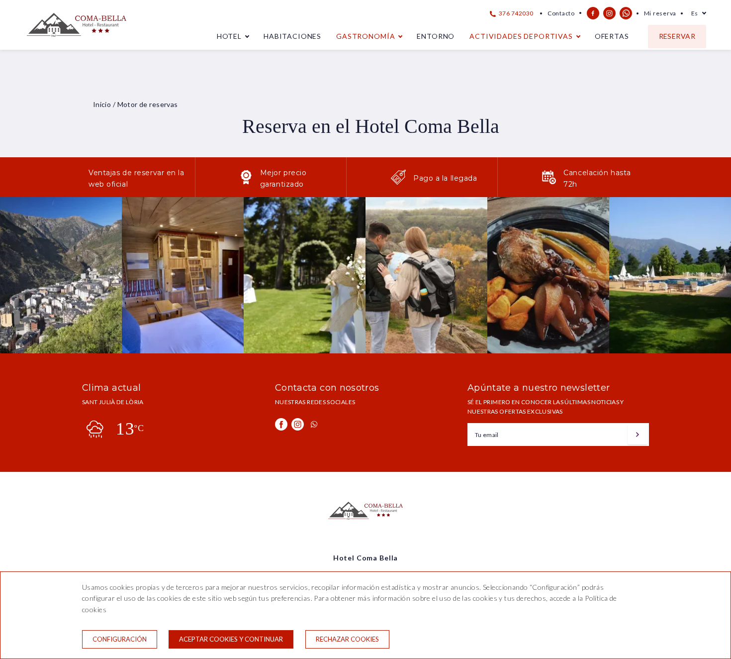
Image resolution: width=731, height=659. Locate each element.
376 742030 (515, 13)
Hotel (229, 36)
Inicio (102, 104)
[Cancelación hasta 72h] (549, 182)
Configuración (119, 639)
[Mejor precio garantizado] (246, 182)
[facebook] (593, 13)
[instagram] (609, 13)
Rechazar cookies (347, 639)
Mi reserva (660, 13)
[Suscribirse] (637, 434)
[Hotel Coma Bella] (76, 40)
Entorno (436, 36)
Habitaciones (292, 36)
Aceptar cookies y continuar (231, 639)
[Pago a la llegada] (398, 182)
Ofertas (612, 36)
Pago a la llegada (445, 178)
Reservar (677, 36)
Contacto (561, 13)
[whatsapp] (626, 13)
